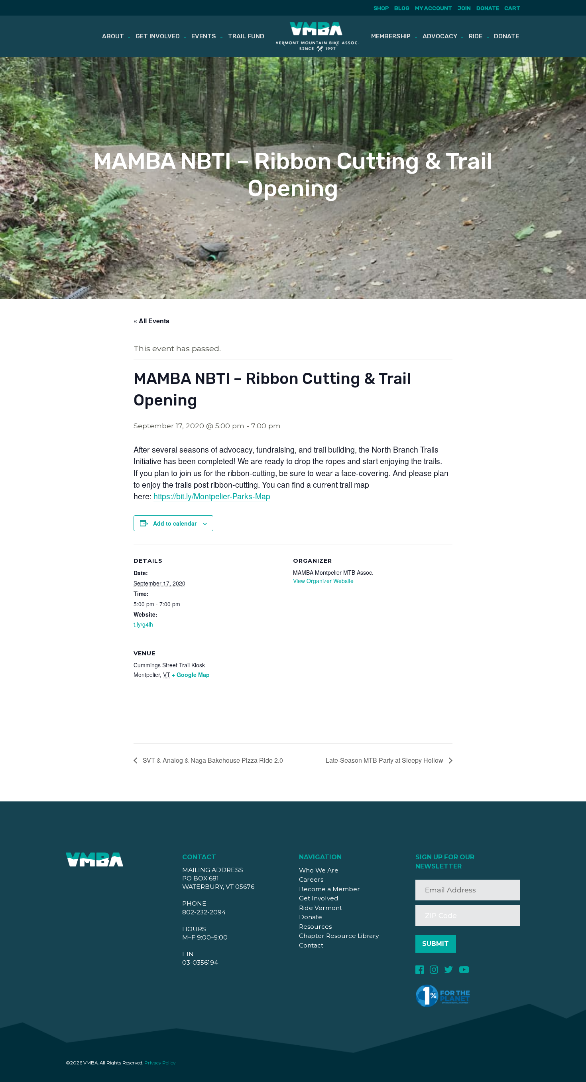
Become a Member (329, 889)
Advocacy (440, 36)
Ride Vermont (320, 908)
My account (433, 8)
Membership (391, 36)
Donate (487, 8)
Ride (475, 36)
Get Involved (158, 36)
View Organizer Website (323, 581)
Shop (381, 8)
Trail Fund (246, 36)
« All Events (151, 320)
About (113, 36)
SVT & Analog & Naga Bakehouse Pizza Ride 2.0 (212, 760)
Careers (311, 879)
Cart (512, 8)
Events (203, 36)
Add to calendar (175, 523)
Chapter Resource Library (339, 936)
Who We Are (318, 870)
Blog (401, 8)
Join (464, 8)
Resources (315, 926)
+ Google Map (191, 674)
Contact (311, 945)
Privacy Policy (159, 1063)
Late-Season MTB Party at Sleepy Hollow (385, 760)
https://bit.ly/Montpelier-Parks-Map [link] (211, 496)
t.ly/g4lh (143, 624)
